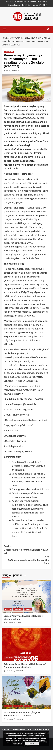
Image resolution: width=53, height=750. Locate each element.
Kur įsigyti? (36, 5)
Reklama (9, 1)
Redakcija (26, 5)
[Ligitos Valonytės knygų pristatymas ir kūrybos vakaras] (26, 596)
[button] (4, 29)
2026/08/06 (19, 719)
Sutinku (32, 743)
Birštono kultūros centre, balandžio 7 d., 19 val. (26, 549)
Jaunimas (8, 706)
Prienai (17, 657)
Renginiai (27, 609)
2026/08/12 (19, 671)
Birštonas (8, 609)
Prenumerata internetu (37, 1)
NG (7, 71)
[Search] (48, 29)
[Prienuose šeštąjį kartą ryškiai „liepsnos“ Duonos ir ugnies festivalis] (26, 644)
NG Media (9, 622)
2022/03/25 (16, 71)
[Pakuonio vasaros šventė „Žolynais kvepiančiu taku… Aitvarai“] (26, 692)
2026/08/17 (19, 622)
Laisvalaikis (9, 51)
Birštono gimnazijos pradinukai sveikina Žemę (28, 560)
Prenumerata (20, 1)
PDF (45, 5)
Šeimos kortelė (14, 5)
